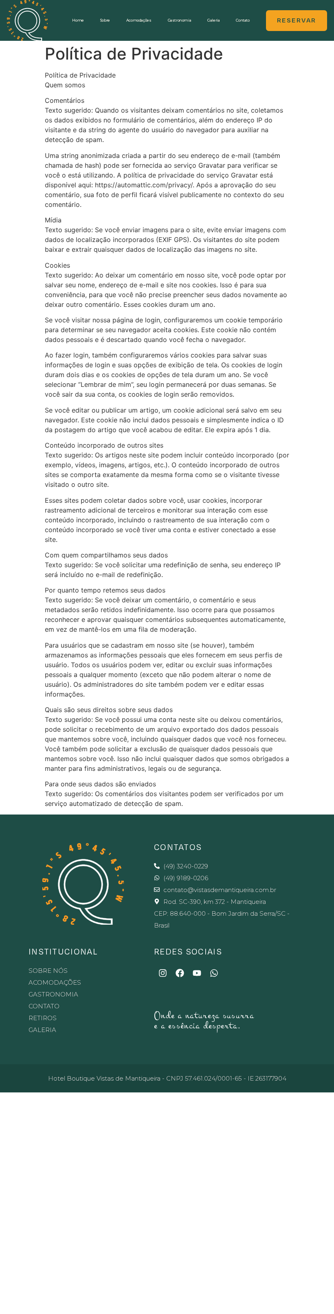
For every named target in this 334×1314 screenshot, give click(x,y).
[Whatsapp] (213, 973)
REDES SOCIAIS (188, 952)
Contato (242, 20)
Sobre (105, 20)
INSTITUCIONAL (63, 952)
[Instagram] (162, 973)
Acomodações (139, 20)
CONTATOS (178, 847)
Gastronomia (179, 20)
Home (78, 20)
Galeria (213, 20)
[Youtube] (196, 973)
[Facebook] (179, 973)
